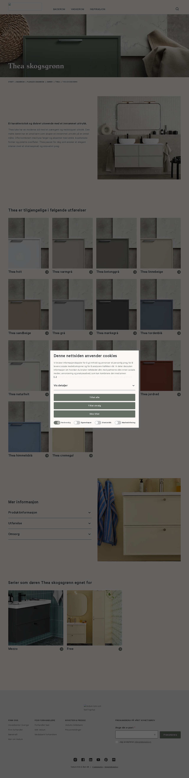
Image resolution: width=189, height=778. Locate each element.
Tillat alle (94, 397)
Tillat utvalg (94, 406)
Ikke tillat (94, 414)
